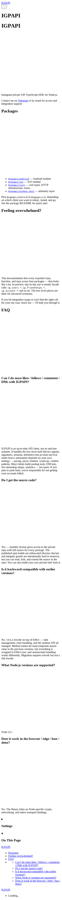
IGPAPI (5, 2)
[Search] (4, 6)
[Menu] (8, 6)
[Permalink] (31, 86)
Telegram (23, 100)
